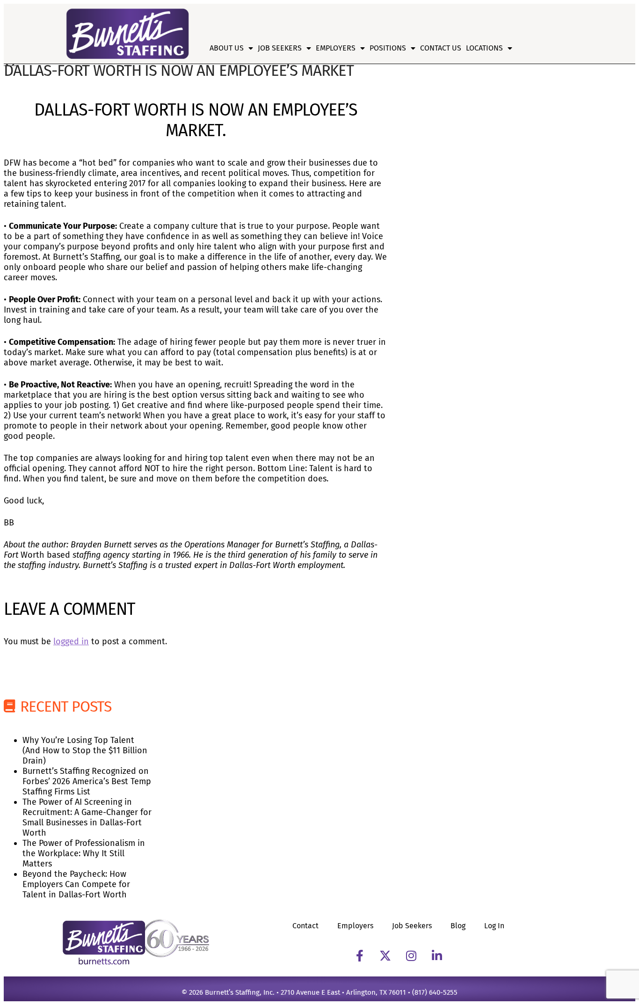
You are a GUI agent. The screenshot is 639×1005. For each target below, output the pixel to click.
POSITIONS (388, 48)
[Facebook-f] (359, 955)
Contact (305, 925)
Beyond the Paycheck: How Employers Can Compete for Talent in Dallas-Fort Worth (76, 884)
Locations (484, 48)
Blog (457, 925)
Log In (494, 925)
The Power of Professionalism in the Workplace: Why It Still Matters (83, 853)
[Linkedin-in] (437, 955)
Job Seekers (280, 48)
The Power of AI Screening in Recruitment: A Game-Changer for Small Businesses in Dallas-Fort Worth (87, 817)
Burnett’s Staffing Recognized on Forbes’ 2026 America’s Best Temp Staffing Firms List (86, 781)
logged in (71, 641)
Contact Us (440, 48)
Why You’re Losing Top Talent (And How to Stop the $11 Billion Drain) (84, 750)
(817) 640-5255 (434, 992)
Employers (336, 48)
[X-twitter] (385, 955)
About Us (227, 48)
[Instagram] (411, 955)
